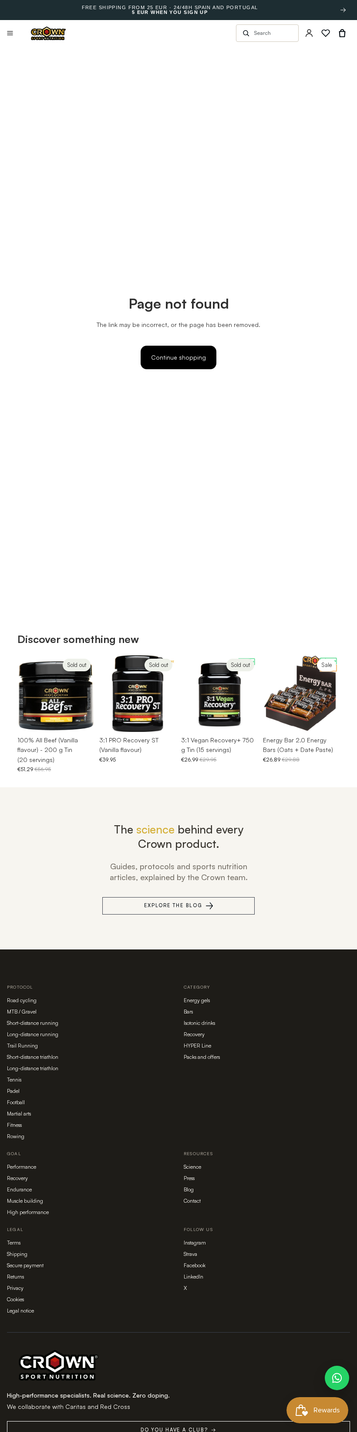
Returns (15, 1276)
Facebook (194, 1265)
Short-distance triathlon (32, 1057)
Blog (189, 1189)
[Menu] (10, 33)
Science (192, 1166)
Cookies (15, 1299)
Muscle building (25, 1200)
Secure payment (25, 1265)
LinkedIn (193, 1276)
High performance (28, 1212)
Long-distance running (32, 1034)
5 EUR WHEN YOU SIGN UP (170, 12)
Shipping (17, 1254)
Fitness (14, 1125)
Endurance (19, 1189)
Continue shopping (178, 357)
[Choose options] (326, 718)
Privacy (15, 1288)
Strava (190, 1254)
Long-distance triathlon (32, 1068)
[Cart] (342, 33)
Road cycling (22, 1000)
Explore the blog (173, 905)
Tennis (14, 1079)
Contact (192, 1200)
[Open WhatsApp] (337, 1378)
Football (16, 1102)
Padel (13, 1091)
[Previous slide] (27, 693)
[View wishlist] (326, 33)
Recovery (194, 1034)
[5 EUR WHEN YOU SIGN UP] (343, 10)
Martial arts (19, 1113)
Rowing (15, 1136)
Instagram (195, 1242)
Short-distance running (32, 1023)
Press (189, 1178)
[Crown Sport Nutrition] (48, 33)
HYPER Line (197, 1045)
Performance (21, 1166)
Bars (188, 1011)
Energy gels (197, 1000)
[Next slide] (84, 693)
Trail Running (22, 1045)
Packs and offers (202, 1057)
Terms (13, 1242)
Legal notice (20, 1310)
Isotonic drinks (199, 1023)
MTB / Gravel (22, 1011)
